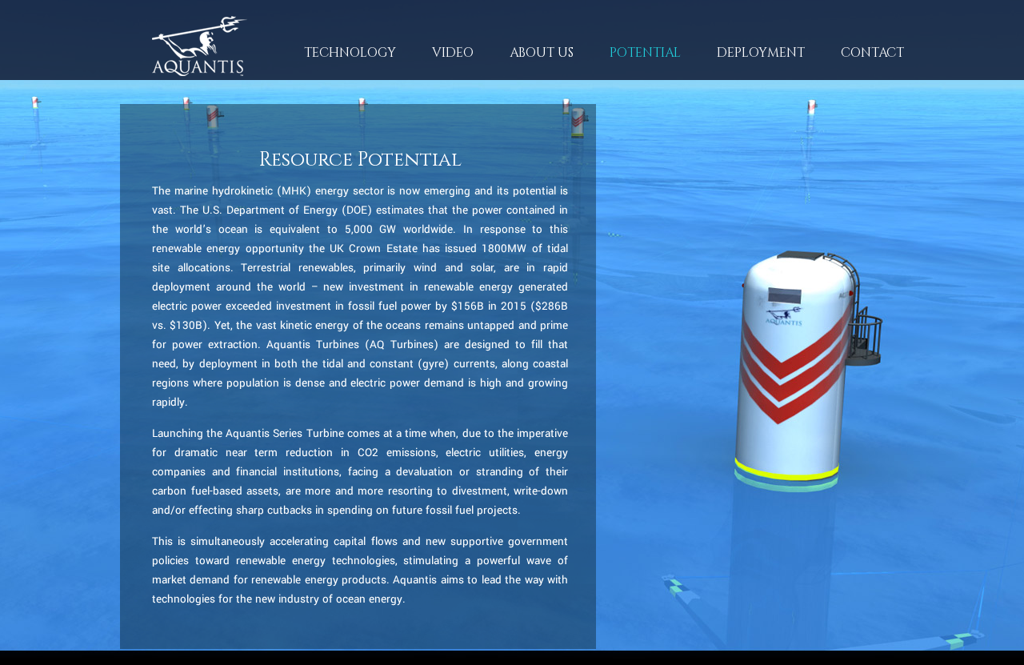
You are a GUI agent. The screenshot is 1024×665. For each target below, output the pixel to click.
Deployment (761, 53)
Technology (332, 60)
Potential (645, 53)
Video (453, 53)
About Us (524, 60)
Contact (872, 53)
